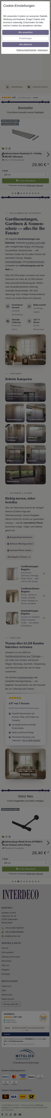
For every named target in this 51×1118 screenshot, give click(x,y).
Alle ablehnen (25, 44)
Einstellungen (25, 38)
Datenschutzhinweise (26, 50)
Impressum (43, 50)
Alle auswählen (25, 32)
